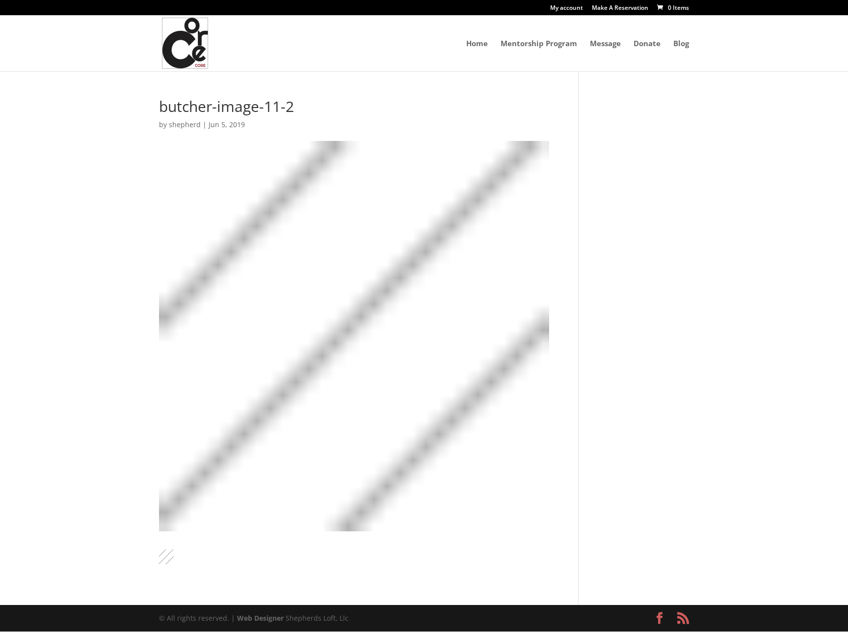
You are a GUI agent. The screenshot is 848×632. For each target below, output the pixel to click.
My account (566, 8)
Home (477, 44)
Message (605, 44)
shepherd (185, 124)
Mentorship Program (539, 44)
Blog (681, 44)
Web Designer (260, 618)
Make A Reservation (620, 8)
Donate (647, 44)
